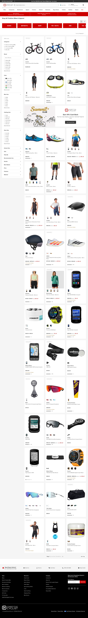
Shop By (6, 155)
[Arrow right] (85, 21)
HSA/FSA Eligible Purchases (8, 597)
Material (6, 174)
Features (6, 171)
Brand (5, 54)
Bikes (3, 578)
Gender (6, 161)
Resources (26, 575)
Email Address (71, 579)
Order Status (26, 584)
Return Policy (27, 580)
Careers (47, 584)
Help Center (26, 578)
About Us (48, 580)
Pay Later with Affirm (6, 582)
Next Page (83, 556)
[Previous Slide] (15, 1)
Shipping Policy (27, 593)
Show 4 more (7, 107)
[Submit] (14, 5)
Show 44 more (7, 125)
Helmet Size (7, 148)
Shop (3, 575)
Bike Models (7, 165)
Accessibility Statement (51, 588)
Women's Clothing (6, 586)
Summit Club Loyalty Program (52, 582)
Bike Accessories (5, 588)
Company (48, 575)
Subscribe (83, 582)
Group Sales (48, 590)
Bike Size (6, 94)
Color (5, 75)
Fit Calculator (5, 595)
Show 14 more (7, 143)
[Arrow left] (81, 21)
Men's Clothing (5, 584)
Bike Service (26, 595)
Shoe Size (6, 130)
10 (58, 556)
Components (4, 590)
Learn (25, 588)
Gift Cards (4, 593)
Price (5, 168)
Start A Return (27, 582)
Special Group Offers (28, 586)
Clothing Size (7, 112)
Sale (5, 151)
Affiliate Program (49, 586)
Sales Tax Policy (27, 590)
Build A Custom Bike (6, 580)
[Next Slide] (73, 1)
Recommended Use (9, 158)
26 (62, 556)
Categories (6, 41)
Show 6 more (7, 89)
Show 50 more (7, 70)
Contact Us (48, 578)
